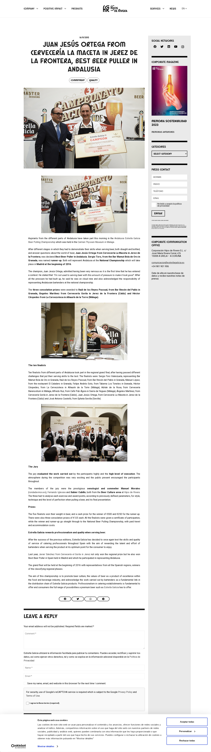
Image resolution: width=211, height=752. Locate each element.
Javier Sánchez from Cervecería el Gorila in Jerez (64, 554)
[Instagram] (182, 47)
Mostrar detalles (46, 746)
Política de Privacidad (159, 228)
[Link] (115, 8)
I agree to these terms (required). (45, 703)
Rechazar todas (187, 740)
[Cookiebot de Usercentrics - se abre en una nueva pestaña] (18, 746)
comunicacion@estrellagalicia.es (168, 262)
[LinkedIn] (168, 47)
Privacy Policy (125, 692)
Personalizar (185, 731)
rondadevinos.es (37, 492)
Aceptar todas (187, 722)
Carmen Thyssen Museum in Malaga (96, 242)
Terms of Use (33, 695)
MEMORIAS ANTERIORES (163, 132)
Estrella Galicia (111, 587)
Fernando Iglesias (57, 492)
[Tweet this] (78, 599)
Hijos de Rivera (132, 492)
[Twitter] (161, 47)
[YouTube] (175, 47)
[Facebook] (155, 47)
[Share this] (65, 599)
